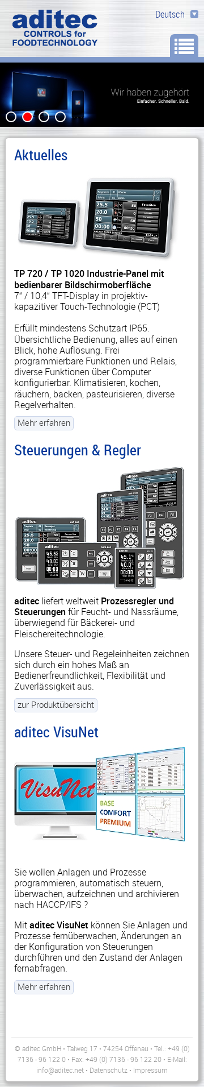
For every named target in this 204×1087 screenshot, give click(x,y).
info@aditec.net (60, 1069)
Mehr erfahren (44, 422)
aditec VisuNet (56, 731)
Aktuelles (40, 154)
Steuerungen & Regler (77, 449)
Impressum (150, 1069)
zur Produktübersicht (56, 704)
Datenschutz (109, 1069)
